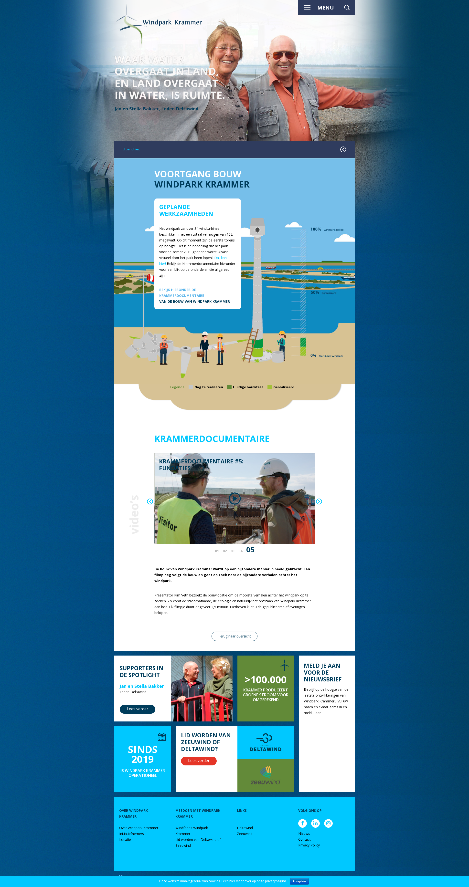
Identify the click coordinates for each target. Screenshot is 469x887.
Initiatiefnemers (131, 833)
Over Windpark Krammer (138, 827)
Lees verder (137, 708)
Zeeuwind (244, 833)
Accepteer (299, 881)
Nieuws (304, 833)
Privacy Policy (309, 845)
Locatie (125, 839)
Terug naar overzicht (234, 636)
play (235, 498)
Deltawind (245, 827)
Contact (304, 839)
